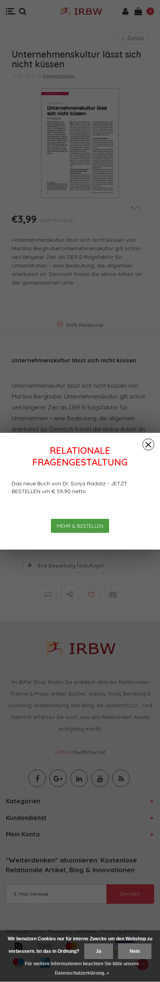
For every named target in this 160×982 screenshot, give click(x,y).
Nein (135, 951)
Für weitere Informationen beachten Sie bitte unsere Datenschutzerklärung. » (82, 968)
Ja (98, 951)
